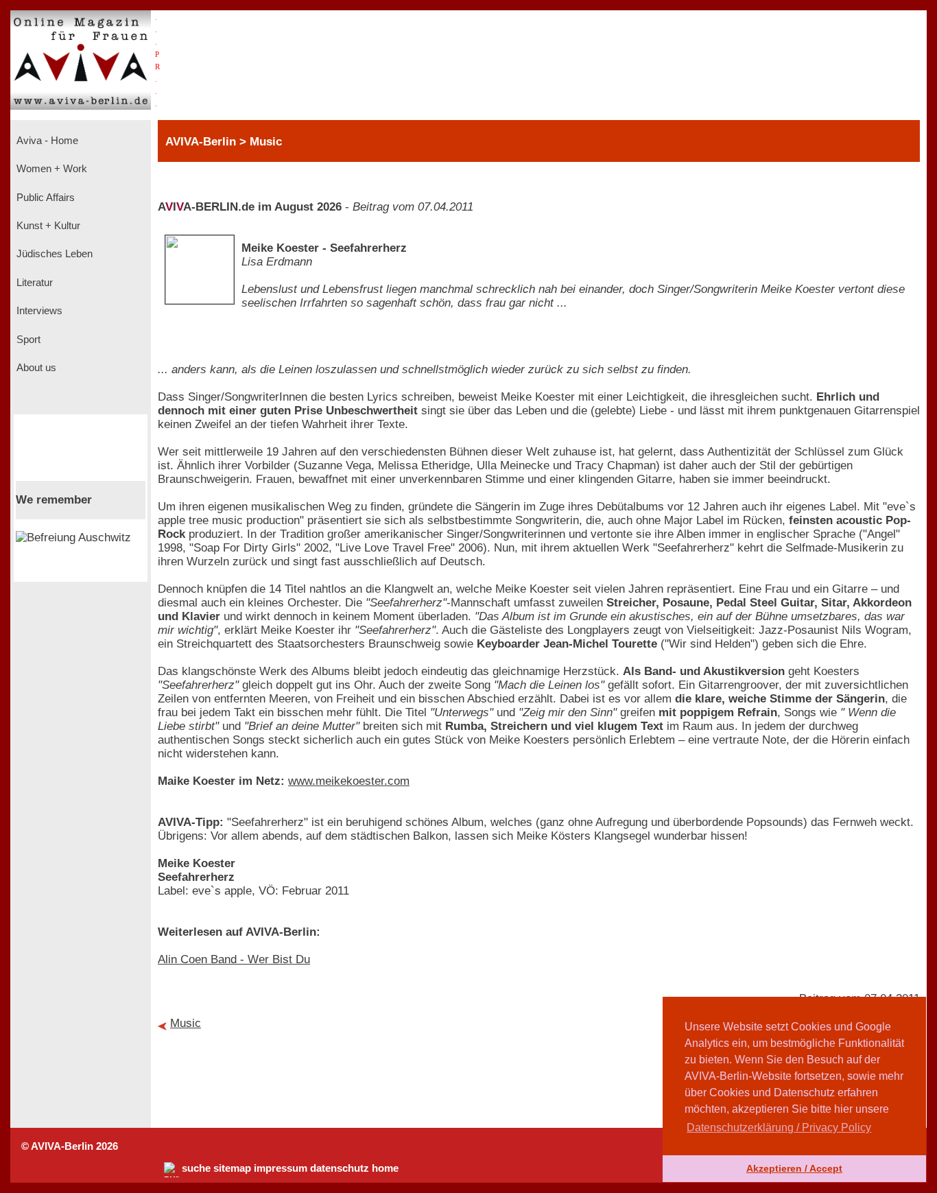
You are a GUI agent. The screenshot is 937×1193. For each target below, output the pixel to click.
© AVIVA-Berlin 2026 (69, 1146)
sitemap (232, 1168)
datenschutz (339, 1168)
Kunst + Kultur (47, 225)
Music (185, 1023)
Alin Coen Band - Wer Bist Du (234, 959)
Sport (27, 339)
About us (35, 367)
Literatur (33, 282)
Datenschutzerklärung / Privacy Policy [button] (779, 1127)
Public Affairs (44, 197)
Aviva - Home (46, 140)
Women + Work (50, 168)
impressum (280, 1168)
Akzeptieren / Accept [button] (794, 1168)
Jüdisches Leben (53, 253)
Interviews (38, 310)
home (385, 1168)
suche (196, 1168)
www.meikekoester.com (349, 781)
